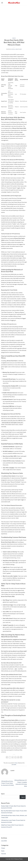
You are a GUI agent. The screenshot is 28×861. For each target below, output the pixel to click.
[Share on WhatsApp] (7, 757)
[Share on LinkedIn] (21, 757)
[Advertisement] (14, 20)
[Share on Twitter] (12, 757)
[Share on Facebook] (9, 757)
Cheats (14, 38)
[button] (2, 3)
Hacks (2, 851)
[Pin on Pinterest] (18, 757)
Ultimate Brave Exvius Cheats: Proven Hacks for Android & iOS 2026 (7, 783)
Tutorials (3, 853)
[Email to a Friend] (15, 757)
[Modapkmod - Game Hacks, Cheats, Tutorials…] (14, 3)
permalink (14, 764)
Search (3, 793)
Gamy (20, 49)
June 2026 (4, 840)
